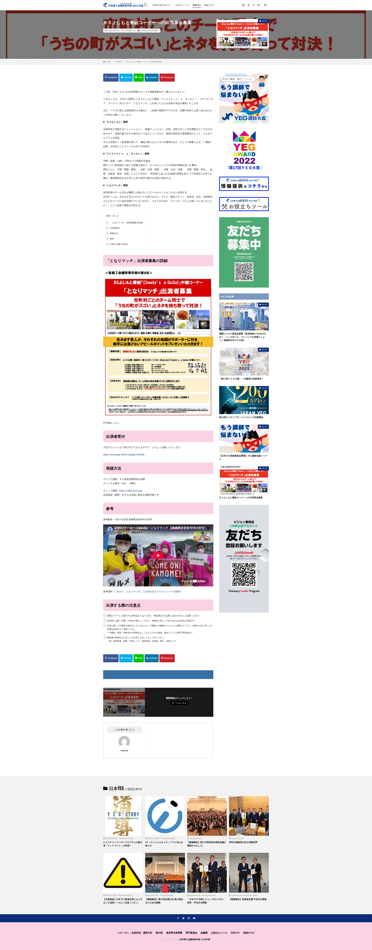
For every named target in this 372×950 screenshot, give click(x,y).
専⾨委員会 (191, 932)
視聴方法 (112, 233)
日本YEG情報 (152, 30)
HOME (108, 62)
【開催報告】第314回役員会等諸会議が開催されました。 (206, 844)
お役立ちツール (182, 5)
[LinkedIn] (152, 78)
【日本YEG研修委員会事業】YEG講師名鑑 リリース (243, 457)
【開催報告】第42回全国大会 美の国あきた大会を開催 (164, 901)
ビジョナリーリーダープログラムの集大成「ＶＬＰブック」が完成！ (122, 844)
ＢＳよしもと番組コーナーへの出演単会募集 (144, 62)
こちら (115, 422)
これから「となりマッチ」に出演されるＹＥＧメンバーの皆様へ (148, 591)
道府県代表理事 (174, 932)
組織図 (204, 932)
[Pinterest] (167, 78)
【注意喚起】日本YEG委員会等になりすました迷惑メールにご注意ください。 (123, 901)
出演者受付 (113, 228)
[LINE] (139, 78)
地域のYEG (209, 5)
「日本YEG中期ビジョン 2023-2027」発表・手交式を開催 (206, 901)
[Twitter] (126, 78)
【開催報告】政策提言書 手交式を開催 (248, 899)
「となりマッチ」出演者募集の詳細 (124, 222)
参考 (110, 238)
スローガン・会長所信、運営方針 (135, 932)
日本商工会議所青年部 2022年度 (194, 939)
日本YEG (197, 5)
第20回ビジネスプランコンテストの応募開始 (241, 417)
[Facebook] (111, 78)
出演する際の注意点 (117, 244)
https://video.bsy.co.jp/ (130, 490)
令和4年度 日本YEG (161, 5)
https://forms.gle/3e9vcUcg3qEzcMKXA (123, 454)
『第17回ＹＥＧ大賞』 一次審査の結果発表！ (241, 378)
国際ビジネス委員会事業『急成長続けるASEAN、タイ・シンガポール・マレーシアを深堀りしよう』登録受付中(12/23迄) (243, 336)
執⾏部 (159, 932)
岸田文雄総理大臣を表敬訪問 (243, 842)
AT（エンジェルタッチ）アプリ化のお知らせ (164, 844)
